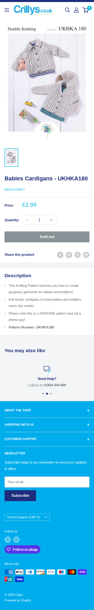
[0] (86, 10)
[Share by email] (86, 254)
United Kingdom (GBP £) (23, 517)
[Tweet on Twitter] (77, 254)
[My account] (76, 10)
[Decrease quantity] (27, 220)
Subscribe (20, 495)
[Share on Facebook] (60, 254)
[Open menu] (7, 10)
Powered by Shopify (18, 600)
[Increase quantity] (51, 220)
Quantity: (12, 220)
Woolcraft (15, 189)
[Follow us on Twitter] (16, 539)
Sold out (47, 237)
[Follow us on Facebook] (8, 539)
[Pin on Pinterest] (69, 254)
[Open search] (67, 10)
